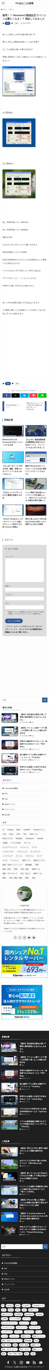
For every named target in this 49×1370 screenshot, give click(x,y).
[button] (6, 395)
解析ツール (38, 873)
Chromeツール (38, 830)
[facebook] (15, 937)
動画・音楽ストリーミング (12, 865)
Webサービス (9, 804)
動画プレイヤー (39, 860)
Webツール (34, 834)
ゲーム (34, 847)
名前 (7, 586)
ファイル (19, 856)
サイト (7, 603)
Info (5, 794)
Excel (11, 834)
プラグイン (29, 856)
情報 (15, 869)
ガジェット (25, 847)
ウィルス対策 (16, 843)
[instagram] (24, 937)
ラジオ (5, 860)
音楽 (33, 878)
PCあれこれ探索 (25, 3)
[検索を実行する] (45, 700)
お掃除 (5, 843)
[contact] (34, 937)
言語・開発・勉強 (15, 878)
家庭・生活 (7, 869)
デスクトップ (22, 852)
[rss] (34, 1363)
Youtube (40, 838)
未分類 (7, 815)
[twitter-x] (20, 937)
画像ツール (36, 869)
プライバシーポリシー (36, 1367)
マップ (39, 856)
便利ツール (26, 860)
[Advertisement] (24, 349)
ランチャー (15, 860)
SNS (18, 834)
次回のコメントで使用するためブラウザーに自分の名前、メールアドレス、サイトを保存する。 (26, 613)
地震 (37, 865)
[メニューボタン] (3, 3)
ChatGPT (26, 830)
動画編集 (28, 865)
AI (3, 830)
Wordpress (30, 838)
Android (10, 830)
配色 (27, 878)
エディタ (27, 843)
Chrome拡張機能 (11, 788)
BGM (18, 830)
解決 (4, 878)
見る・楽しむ (25, 873)
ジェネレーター (8, 852)
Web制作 (19, 838)
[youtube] (29, 937)
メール (8, 595)
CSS (4, 834)
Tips (7, 23)
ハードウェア (7, 856)
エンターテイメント (10, 847)
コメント (9, 556)
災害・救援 (25, 869)
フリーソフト (9, 809)
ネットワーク (35, 852)
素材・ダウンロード (10, 873)
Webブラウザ (8, 838)
